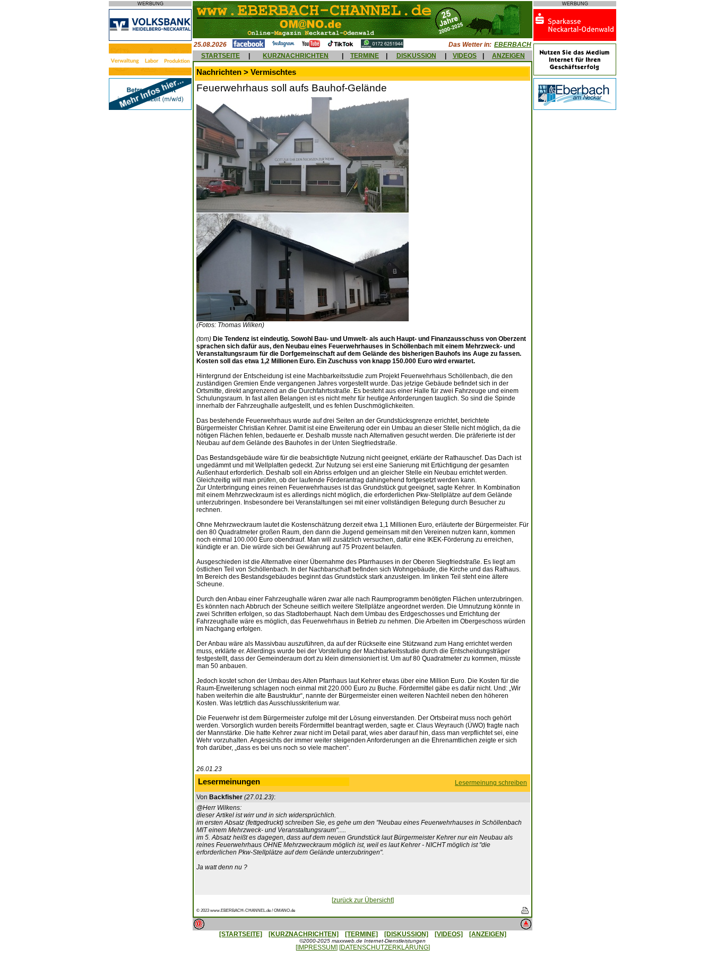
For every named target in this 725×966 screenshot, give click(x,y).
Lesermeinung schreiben (491, 783)
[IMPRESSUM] (317, 947)
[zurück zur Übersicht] (363, 900)
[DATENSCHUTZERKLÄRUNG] (384, 947)
